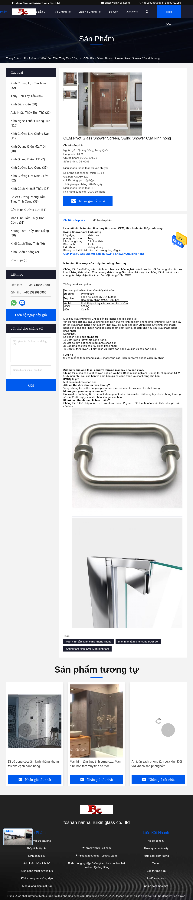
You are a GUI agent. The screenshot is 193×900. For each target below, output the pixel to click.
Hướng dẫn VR (38, 11)
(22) (31, 112)
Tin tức (156, 863)
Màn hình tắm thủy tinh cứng (59, 58)
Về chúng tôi (63, 11)
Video (18, 11)
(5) (19, 260)
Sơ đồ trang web (156, 878)
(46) (28, 243)
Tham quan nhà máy (156, 848)
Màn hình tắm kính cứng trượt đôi (138, 641)
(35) (29, 167)
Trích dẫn (169, 14)
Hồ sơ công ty (156, 840)
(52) (28, 85)
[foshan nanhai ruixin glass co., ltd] (24, 11)
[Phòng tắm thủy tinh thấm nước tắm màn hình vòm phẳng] (158, 721)
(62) (29, 178)
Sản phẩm (29, 58)
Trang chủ (12, 58)
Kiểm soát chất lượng (156, 855)
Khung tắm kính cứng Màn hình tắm (87, 648)
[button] (25, 730)
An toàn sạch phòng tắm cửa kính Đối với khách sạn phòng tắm (95, 764)
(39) (28, 199)
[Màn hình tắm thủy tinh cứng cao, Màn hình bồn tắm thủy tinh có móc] (34, 721)
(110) (30, 123)
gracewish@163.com (118, 2)
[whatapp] (14, 303)
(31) (28, 209)
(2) (25, 252)
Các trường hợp (156, 870)
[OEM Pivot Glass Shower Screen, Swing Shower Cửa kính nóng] (110, 104)
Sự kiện (113, 11)
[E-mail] (22, 302)
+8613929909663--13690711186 (161, 2)
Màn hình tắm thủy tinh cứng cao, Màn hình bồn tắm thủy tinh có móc (33, 764)
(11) (30, 136)
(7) (28, 159)
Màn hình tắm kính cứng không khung (88, 641)
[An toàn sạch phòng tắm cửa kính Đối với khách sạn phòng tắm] (96, 721)
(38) (24, 104)
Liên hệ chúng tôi (90, 11)
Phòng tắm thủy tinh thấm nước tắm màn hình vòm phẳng (155, 764)
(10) (28, 149)
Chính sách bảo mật (156, 885)
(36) (27, 96)
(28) (30, 188)
